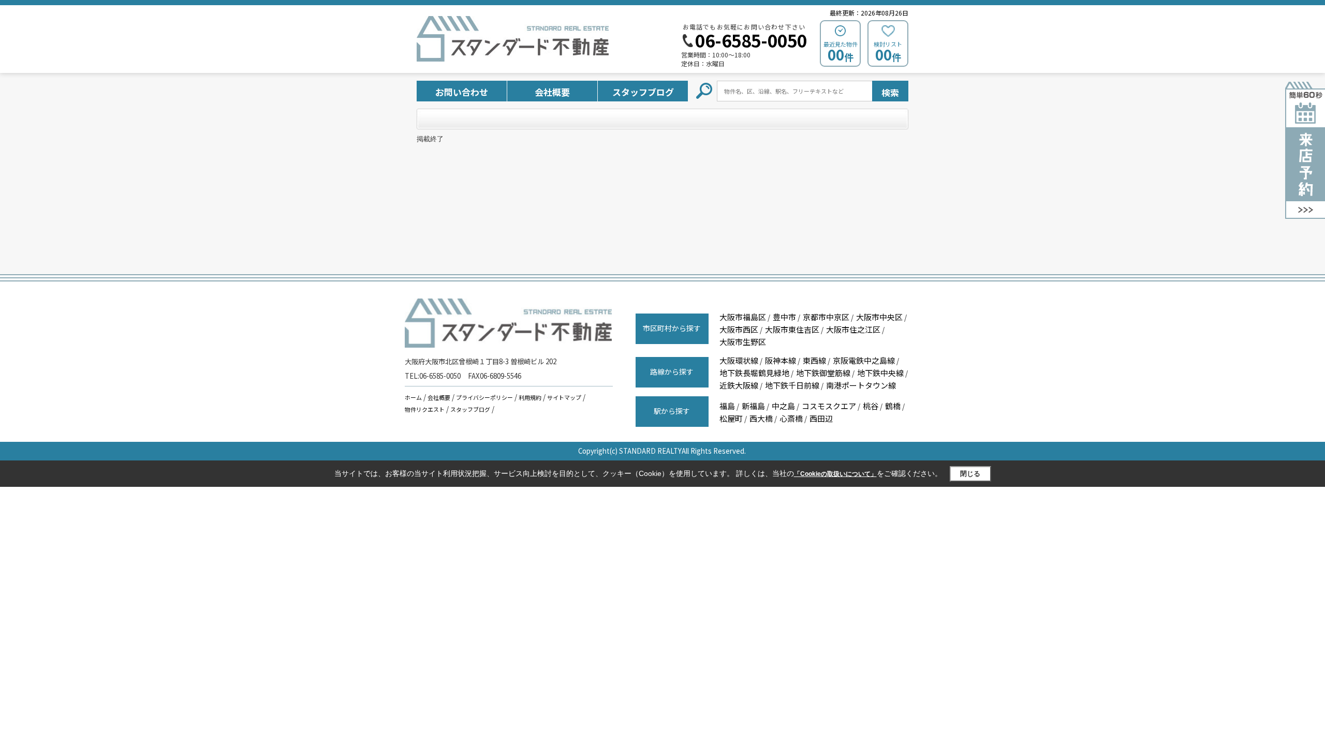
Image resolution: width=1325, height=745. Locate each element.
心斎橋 (791, 418)
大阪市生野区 (742, 341)
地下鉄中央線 (880, 372)
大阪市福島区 (742, 316)
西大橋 (761, 418)
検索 (890, 92)
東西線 (814, 360)
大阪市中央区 (879, 316)
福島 (727, 405)
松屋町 (731, 418)
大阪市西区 (738, 329)
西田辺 (821, 418)
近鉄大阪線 (738, 385)
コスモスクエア (829, 405)
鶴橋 (893, 405)
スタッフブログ (643, 91)
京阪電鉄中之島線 (864, 360)
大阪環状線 (738, 360)
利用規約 (530, 397)
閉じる (970, 474)
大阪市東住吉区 (792, 329)
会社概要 (552, 91)
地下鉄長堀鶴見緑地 (754, 372)
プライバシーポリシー (484, 397)
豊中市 (784, 316)
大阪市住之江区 (853, 329)
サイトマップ (564, 397)
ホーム (413, 397)
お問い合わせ (461, 91)
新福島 (753, 405)
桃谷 (870, 405)
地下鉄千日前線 (792, 385)
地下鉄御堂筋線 (823, 372)
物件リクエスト (425, 409)
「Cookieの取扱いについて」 (835, 474)
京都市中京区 (826, 316)
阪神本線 (780, 360)
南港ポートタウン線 (861, 385)
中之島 (783, 405)
